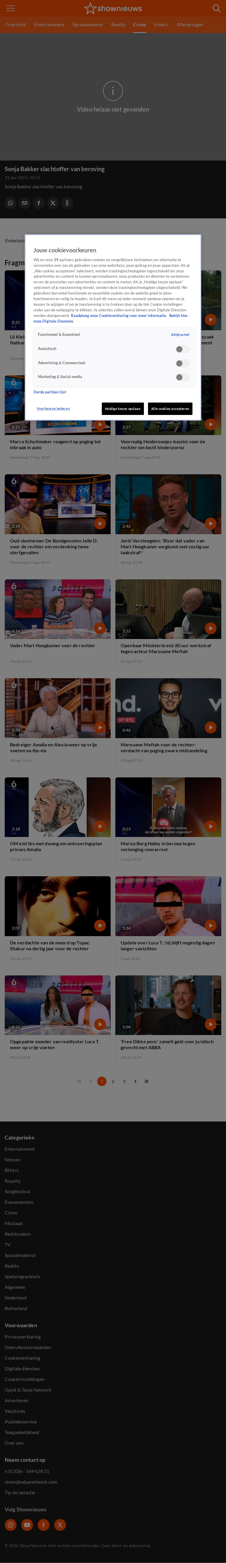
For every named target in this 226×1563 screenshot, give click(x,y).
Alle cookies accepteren (170, 409)
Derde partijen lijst (50, 392)
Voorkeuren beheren (53, 408)
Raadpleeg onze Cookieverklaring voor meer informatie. (119, 315)
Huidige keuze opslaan (123, 409)
